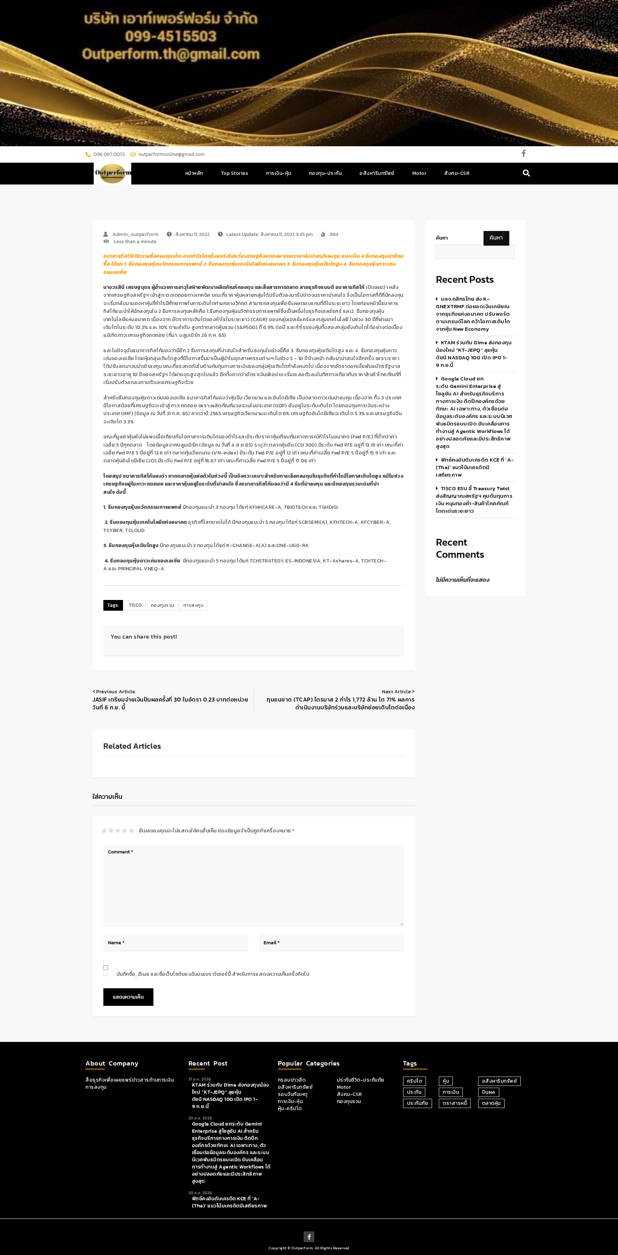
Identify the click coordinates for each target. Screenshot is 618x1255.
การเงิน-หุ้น (278, 173)
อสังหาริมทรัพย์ (376, 173)
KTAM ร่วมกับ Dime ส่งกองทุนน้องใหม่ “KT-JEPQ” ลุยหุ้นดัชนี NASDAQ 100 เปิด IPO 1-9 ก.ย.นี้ (473, 353)
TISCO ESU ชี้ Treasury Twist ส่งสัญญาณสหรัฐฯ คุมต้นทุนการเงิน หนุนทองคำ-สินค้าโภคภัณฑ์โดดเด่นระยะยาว (474, 499)
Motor (419, 173)
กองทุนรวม (163, 605)
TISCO (135, 605)
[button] (526, 173)
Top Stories (235, 173)
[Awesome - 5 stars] (131, 830)
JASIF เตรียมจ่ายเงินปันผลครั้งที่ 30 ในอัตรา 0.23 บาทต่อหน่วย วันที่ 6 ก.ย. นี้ (170, 703)
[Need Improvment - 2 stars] (111, 830)
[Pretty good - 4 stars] (124, 830)
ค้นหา (442, 238)
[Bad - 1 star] (104, 830)
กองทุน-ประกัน (325, 173)
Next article (396, 691)
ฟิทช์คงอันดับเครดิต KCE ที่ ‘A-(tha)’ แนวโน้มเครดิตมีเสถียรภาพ (475, 467)
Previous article (115, 691)
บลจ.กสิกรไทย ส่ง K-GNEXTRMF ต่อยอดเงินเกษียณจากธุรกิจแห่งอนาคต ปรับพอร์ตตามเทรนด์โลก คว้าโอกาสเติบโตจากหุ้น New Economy (473, 314)
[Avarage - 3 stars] (117, 830)
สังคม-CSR (457, 173)
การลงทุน (193, 605)
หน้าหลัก (194, 173)
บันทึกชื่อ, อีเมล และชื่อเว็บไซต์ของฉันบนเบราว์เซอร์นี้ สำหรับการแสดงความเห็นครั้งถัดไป (213, 974)
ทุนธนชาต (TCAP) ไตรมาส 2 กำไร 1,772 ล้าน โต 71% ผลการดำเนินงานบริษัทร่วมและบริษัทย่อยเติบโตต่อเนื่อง (341, 703)
